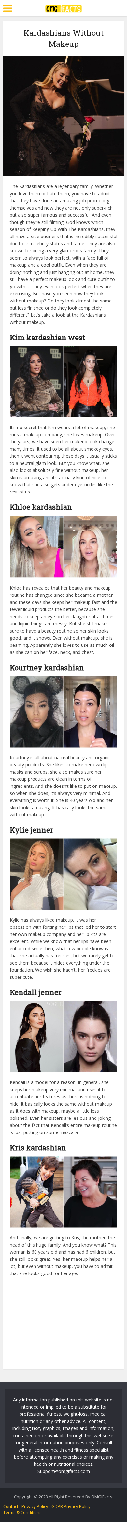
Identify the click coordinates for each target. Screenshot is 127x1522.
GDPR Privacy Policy (71, 1506)
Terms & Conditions (22, 1512)
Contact (10, 1506)
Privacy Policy (34, 1506)
